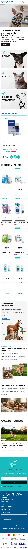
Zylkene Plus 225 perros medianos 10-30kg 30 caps (7, 252)
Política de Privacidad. (16, 486)
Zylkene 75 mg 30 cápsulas (7, 282)
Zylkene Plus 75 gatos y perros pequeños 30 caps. (7, 193)
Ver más (5, 44)
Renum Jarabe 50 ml (9, 145)
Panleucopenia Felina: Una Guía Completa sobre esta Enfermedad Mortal (13, 445)
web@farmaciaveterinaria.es (7, 504)
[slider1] (14, 29)
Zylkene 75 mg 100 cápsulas (20, 193)
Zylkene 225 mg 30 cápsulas (20, 282)
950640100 (11, 506)
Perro (3, 439)
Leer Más (4, 452)
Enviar (14, 483)
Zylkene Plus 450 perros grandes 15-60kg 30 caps (7, 222)
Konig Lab (5, 143)
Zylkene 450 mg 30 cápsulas (20, 222)
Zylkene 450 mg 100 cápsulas (20, 252)
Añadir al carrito (7, 218)
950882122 (4, 506)
